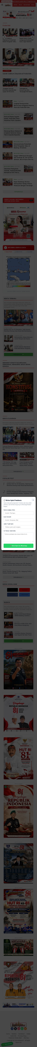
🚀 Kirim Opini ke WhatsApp (18, 545)
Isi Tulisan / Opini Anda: (10, 531)
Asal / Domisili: (7, 517)
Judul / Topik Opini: (8, 524)
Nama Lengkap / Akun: (9, 510)
